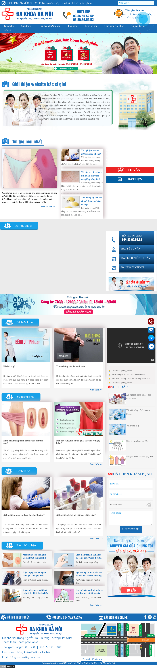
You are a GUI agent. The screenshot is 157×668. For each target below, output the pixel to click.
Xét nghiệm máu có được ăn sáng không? (24, 515)
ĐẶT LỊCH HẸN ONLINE (116, 617)
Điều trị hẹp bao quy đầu (137, 441)
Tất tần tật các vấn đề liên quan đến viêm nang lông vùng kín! (91, 175)
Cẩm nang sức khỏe (114, 26)
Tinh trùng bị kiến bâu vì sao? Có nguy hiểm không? (92, 201)
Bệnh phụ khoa (25, 396)
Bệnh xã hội (91, 26)
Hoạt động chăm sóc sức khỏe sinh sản (128, 374)
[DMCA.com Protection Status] (7, 666)
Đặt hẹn (135, 179)
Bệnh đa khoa (25, 322)
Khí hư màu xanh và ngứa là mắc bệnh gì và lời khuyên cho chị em (89, 593)
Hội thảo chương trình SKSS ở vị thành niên (131, 378)
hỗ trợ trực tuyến (18, 617)
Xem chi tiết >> (48, 207)
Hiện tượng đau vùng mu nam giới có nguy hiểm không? (34, 575)
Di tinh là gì (9, 366)
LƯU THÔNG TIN (130, 529)
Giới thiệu (26, 26)
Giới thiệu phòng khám (122, 371)
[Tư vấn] (78, 304)
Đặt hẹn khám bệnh (132, 474)
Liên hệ (7, 30)
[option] (78, 53)
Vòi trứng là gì (132, 426)
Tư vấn (134, 170)
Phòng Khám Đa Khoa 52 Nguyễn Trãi (96, 663)
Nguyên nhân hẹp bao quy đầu (139, 457)
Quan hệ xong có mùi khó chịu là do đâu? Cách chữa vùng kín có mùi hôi (35, 593)
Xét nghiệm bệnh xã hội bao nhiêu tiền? (76, 515)
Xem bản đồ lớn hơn (92, 659)
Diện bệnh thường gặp (49, 26)
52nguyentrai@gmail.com (25, 657)
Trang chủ (9, 26)
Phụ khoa (72, 26)
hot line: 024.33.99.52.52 (67, 617)
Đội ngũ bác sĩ (23, 225)
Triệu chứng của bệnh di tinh (70, 366)
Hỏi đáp (110, 162)
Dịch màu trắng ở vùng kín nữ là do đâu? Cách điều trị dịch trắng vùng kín (88, 558)
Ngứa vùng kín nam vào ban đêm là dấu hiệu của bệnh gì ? (89, 575)
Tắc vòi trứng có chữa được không (138, 412)
